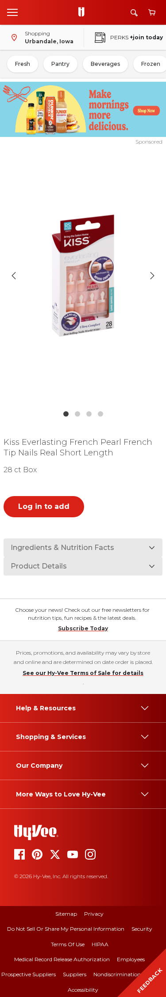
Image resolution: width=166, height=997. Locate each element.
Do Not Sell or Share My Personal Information (65, 928)
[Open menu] (12, 12)
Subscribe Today (83, 628)
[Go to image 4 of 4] (100, 414)
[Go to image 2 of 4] (77, 414)
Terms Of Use (68, 944)
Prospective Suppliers (28, 974)
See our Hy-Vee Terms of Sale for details (83, 673)
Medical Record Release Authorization (62, 959)
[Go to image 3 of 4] (89, 414)
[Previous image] (13, 275)
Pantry (60, 64)
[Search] (134, 12)
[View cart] (152, 12)
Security (141, 928)
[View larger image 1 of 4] (83, 276)
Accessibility (83, 989)
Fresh (22, 64)
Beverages (105, 64)
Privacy (94, 913)
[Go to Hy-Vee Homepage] (83, 12)
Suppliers (74, 974)
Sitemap (66, 913)
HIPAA (100, 944)
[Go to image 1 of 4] (66, 414)
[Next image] (152, 275)
